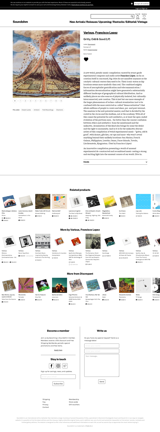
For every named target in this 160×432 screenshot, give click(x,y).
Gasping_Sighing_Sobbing (93, 216)
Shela (138, 295)
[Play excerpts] (15, 101)
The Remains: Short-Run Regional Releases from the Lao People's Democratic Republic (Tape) (93, 257)
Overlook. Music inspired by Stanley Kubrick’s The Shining (42, 255)
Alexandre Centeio (125, 295)
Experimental (92, 50)
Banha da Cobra (57, 295)
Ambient (37, 110)
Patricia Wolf (56, 211)
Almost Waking (40, 213)
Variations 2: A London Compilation (59, 254)
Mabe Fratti (39, 211)
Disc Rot (38, 297)
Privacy (45, 405)
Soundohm (20, 21)
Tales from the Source (9, 299)
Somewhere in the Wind (24, 216)
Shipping (46, 399)
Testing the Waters (142, 213)
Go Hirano (122, 211)
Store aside (73, 402)
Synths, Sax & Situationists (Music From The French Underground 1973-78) (143, 256)
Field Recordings (47, 110)
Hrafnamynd (56, 213)
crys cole (139, 211)
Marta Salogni (6, 211)
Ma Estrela (22, 295)
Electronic (59, 110)
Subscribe (58, 383)
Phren (4, 215)
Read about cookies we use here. (82, 5)
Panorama (122, 297)
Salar (104, 297)
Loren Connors (23, 211)
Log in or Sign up (141, 8)
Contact (46, 407)
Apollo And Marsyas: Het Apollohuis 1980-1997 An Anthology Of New (75, 256)
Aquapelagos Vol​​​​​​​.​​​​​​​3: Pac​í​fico (93, 300)
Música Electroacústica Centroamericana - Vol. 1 (9, 256)
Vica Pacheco (90, 295)
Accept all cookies (142, 4)
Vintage (142, 21)
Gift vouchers (74, 405)
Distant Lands (26, 110)
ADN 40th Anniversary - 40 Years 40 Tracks (126, 254)
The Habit (122, 213)
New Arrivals (77, 21)
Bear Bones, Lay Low (8, 295)
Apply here (58, 350)
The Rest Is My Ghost (75, 213)
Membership (74, 399)
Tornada (21, 297)
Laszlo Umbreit (7, 297)
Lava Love (55, 297)
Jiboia (104, 295)
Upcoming (105, 21)
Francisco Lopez (106, 32)
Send (101, 381)
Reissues (91, 21)
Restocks (118, 21)
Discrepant (91, 44)
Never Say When (24, 253)
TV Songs (139, 297)
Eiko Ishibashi (90, 211)
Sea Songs (105, 253)
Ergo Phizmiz (73, 295)
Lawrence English (74, 211)
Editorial (131, 21)
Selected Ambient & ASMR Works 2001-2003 (75, 299)
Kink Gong (156, 295)
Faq (44, 402)
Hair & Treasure (40, 295)
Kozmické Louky (107, 215)
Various (88, 32)
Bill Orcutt (46, 211)
